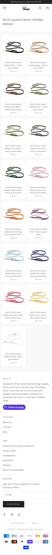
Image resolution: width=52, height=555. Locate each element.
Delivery (7, 465)
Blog (5, 431)
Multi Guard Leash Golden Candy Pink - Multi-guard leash (38, 190)
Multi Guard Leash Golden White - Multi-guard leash (13, 356)
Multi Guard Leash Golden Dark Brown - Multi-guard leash (14, 107)
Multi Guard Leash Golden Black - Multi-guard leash (13, 65)
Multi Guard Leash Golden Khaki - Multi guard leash (38, 107)
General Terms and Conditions (18, 446)
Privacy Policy (9, 450)
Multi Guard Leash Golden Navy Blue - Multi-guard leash (38, 273)
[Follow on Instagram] (11, 514)
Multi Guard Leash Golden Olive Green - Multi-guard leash (14, 148)
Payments (8, 460)
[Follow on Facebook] (4, 514)
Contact (7, 427)
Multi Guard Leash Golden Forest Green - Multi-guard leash (13, 190)
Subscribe (13, 504)
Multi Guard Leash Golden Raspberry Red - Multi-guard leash (13, 315)
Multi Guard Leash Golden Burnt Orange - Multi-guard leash (13, 232)
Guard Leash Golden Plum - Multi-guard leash (38, 232)
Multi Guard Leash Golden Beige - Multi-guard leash (38, 65)
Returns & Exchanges (13, 469)
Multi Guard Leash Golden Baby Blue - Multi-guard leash (13, 273)
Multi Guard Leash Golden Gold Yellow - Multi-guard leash (38, 315)
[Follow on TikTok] (19, 514)
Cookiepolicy (9, 455)
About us (7, 422)
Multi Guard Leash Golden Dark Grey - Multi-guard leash (38, 148)
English (35, 523)
